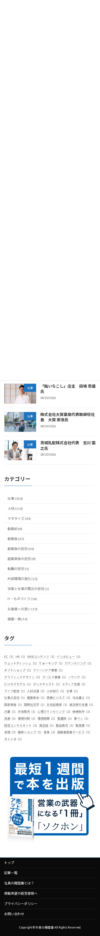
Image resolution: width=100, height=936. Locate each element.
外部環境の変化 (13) (23, 579)
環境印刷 (26, 718)
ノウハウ (77, 677)
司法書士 (81, 697)
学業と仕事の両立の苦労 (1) (28, 589)
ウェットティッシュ (20, 663)
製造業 (83, 725)
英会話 (46, 725)
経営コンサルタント (20, 725)
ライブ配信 (14, 691)
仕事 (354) (15, 498)
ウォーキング (50, 663)
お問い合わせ (14, 914)
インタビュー (68, 656)
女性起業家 (57, 704)
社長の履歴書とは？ (19, 883)
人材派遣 (35, 691)
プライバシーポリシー (21, 904)
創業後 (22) (16, 539)
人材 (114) (15, 508)
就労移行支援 (81, 704)
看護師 (64, 718)
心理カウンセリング (54, 711)
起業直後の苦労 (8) (22, 559)
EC (8, 656)
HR (20, 656)
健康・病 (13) (18, 619)
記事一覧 (11, 873)
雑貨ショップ (29, 732)
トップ (9, 862)
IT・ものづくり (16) (22, 599)
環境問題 (46, 718)
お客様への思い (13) (23, 609)
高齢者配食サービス (73, 732)
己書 (10, 711)
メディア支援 (73, 684)
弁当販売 (26, 711)
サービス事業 (54, 677)
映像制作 (81, 711)
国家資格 (13, 704)
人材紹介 (55, 691)
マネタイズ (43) (19, 518)
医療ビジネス (58, 697)
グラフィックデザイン (22, 677)
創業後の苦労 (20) (21, 549)
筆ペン (81, 718)
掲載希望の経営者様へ (21, 893)
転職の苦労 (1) (18, 569)
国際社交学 (34, 704)
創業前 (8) (15, 528)
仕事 (72, 691)
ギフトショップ (17, 670)
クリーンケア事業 (47, 670)
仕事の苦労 (14, 697)
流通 (10, 718)
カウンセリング (78, 663)
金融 (10, 732)
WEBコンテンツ (40, 656)
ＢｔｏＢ (13, 739)
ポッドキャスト (46, 684)
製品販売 (64, 725)
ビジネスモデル (17, 684)
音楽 (49, 732)
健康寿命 (35, 697)
